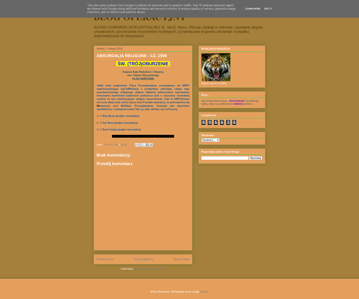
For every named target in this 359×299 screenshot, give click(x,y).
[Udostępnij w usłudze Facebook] (147, 145)
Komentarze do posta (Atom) (149, 268)
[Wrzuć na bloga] (140, 145)
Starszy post (181, 259)
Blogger (204, 291)
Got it (268, 8)
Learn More (252, 8)
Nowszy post (105, 259)
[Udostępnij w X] (144, 145)
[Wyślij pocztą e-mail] (137, 145)
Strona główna (143, 259)
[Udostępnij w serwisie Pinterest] (151, 145)
